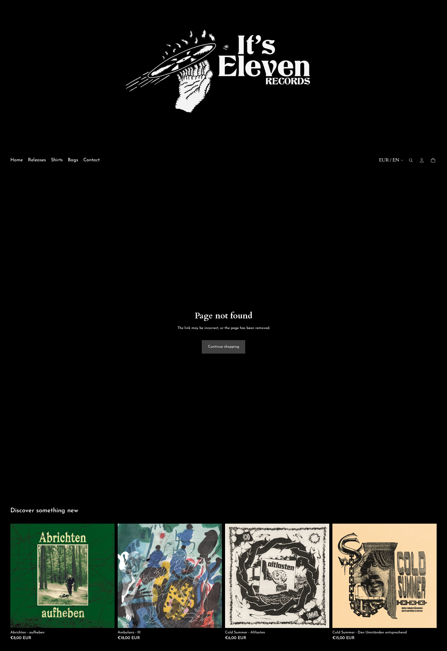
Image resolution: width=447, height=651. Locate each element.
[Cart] (433, 160)
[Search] (410, 160)
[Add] (106, 620)
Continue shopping (223, 347)
